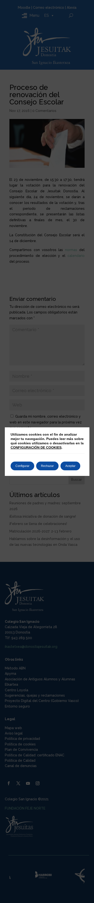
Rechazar (47, 466)
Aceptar (70, 466)
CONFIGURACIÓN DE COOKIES (36, 447)
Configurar (22, 466)
